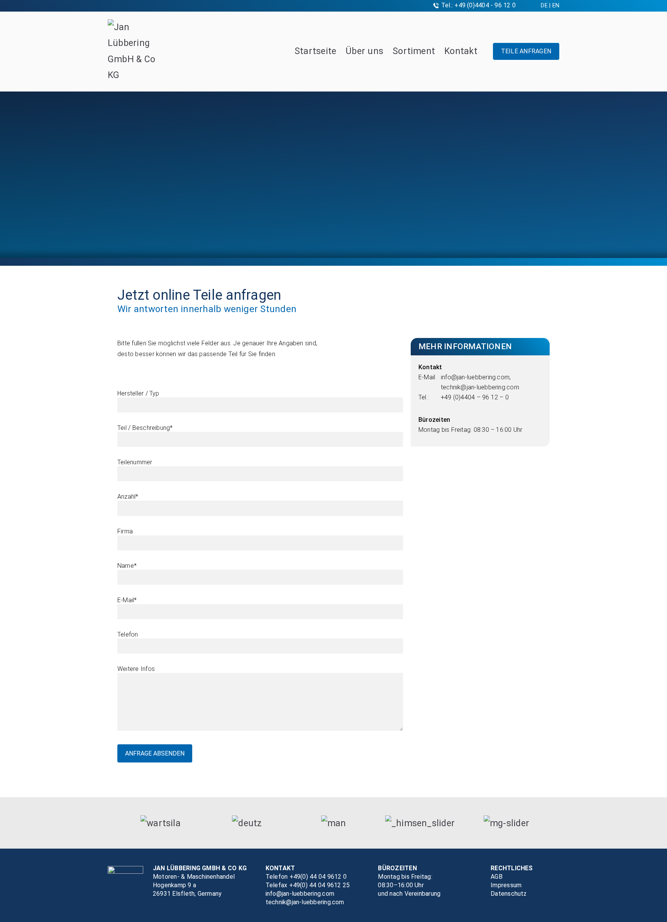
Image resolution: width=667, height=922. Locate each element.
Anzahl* (128, 496)
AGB (497, 876)
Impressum (506, 885)
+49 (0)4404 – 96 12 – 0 (475, 397)
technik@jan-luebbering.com (480, 387)
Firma (125, 531)
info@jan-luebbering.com (475, 377)
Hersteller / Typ (138, 393)
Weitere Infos (136, 668)
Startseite (315, 51)
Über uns (364, 51)
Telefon (127, 634)
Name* (127, 565)
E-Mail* (127, 600)
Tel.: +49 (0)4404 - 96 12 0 (478, 5)
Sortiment (414, 51)
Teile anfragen (526, 51)
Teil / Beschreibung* (145, 427)
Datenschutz (509, 893)
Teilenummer (134, 462)
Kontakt (460, 51)
